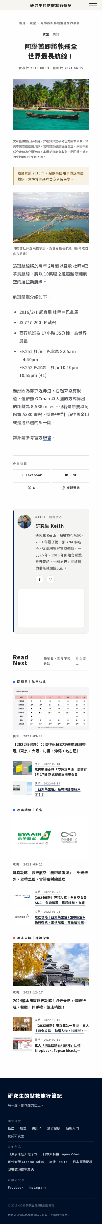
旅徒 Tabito (58, 1161)
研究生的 (51, 5)
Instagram (37, 1187)
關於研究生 (16, 1136)
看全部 (81, 658)
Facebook (15, 1187)
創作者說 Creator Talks (26, 1161)
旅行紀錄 (53, 1128)
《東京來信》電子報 (22, 1154)
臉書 (47, 437)
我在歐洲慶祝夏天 (21, 1169)
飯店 (11, 1128)
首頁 (22, 23)
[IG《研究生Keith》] (50, 579)
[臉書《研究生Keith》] (39, 579)
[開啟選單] (93, 5)
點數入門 (72, 1128)
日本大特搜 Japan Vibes (61, 1154)
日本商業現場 (82, 1161)
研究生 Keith (49, 526)
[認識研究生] (24, 521)
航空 (33, 23)
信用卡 (37, 1128)
